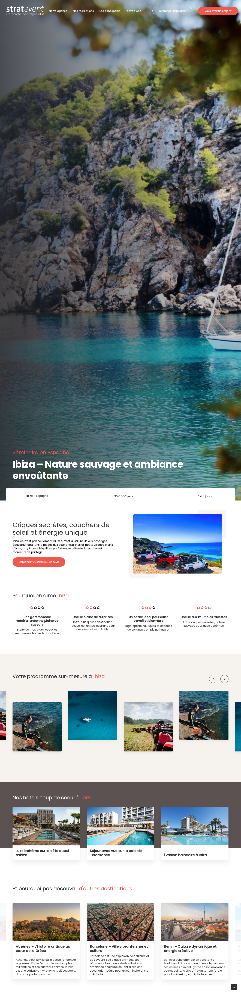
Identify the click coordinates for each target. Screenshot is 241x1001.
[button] (224, 679)
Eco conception (110, 11)
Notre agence (58, 11)
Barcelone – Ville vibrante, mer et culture (119, 948)
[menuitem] (58, 10)
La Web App (133, 11)
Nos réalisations (83, 11)
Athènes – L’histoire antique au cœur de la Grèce (43, 948)
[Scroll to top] (234, 987)
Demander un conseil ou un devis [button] (39, 562)
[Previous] (213, 679)
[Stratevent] (25, 11)
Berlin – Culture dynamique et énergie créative (190, 948)
